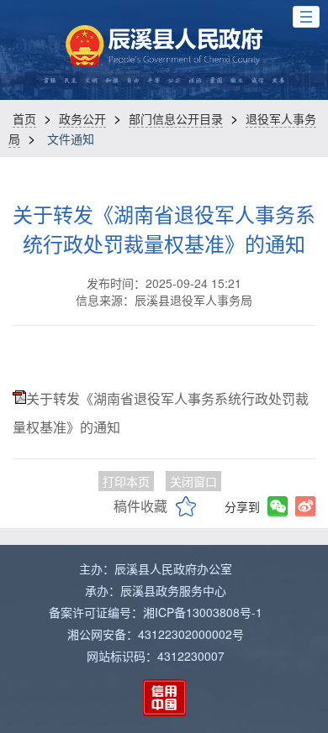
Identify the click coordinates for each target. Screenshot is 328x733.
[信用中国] (164, 697)
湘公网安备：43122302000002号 (155, 634)
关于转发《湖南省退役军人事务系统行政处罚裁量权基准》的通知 (164, 228)
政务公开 (82, 118)
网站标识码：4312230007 (156, 655)
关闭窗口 (193, 481)
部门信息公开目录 (176, 118)
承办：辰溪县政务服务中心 (155, 590)
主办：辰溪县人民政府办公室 (155, 568)
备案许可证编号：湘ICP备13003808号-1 (155, 612)
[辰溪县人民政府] (164, 45)
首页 (24, 118)
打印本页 (126, 481)
